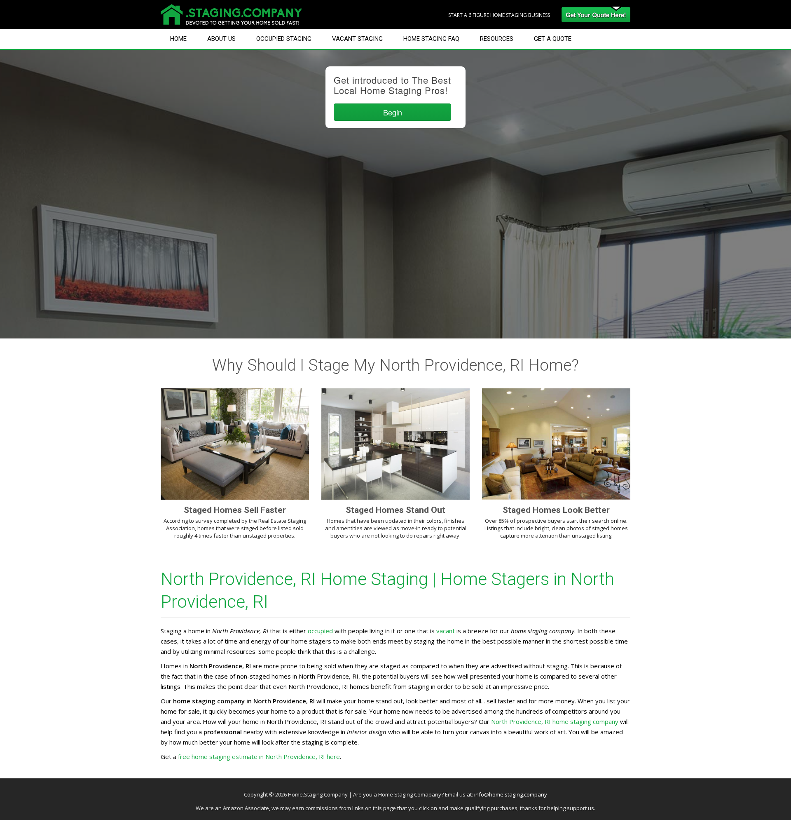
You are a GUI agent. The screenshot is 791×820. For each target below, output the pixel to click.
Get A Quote (552, 38)
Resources (496, 38)
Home (178, 38)
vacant (445, 631)
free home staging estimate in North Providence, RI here (259, 756)
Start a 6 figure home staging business (499, 15)
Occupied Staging (283, 38)
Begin (392, 112)
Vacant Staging (357, 38)
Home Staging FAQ (431, 38)
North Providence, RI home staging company (554, 721)
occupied (320, 631)
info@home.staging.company (510, 794)
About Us (221, 38)
